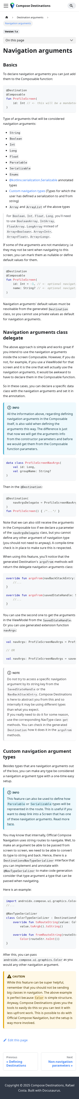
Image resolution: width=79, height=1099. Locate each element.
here (10, 824)
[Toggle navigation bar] (6, 6)
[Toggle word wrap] (64, 90)
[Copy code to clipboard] (71, 90)
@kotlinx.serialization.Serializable (33, 180)
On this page (15, 40)
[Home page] (6, 17)
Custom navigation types (27, 191)
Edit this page (18, 1040)
